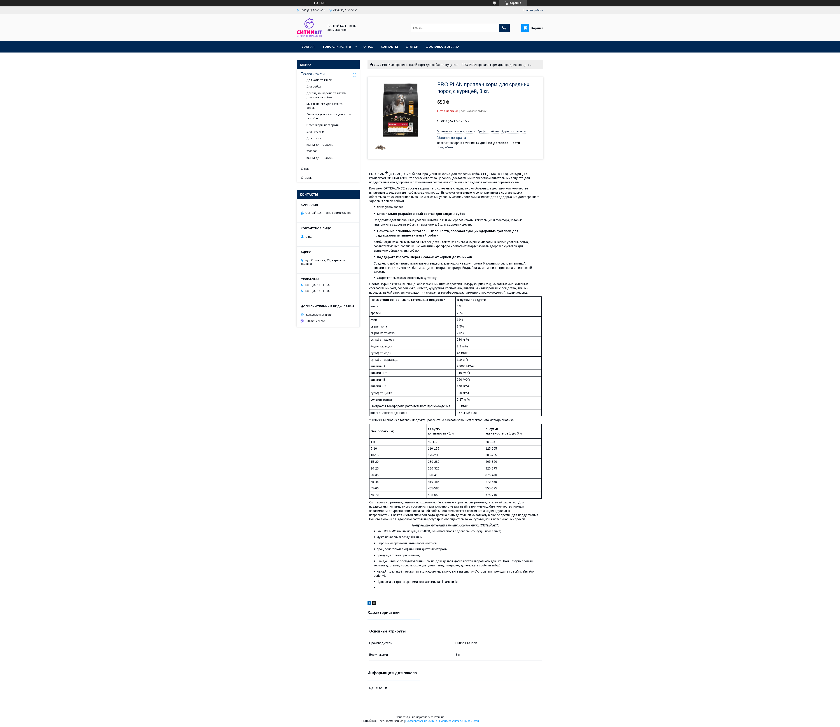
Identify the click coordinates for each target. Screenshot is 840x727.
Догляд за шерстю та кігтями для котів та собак (326, 95)
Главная (308, 46)
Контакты (389, 46)
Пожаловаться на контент (421, 721)
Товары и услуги (336, 46)
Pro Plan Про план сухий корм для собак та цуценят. (420, 65)
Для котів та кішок (319, 80)
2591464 (311, 151)
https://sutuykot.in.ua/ (318, 314)
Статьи (412, 46)
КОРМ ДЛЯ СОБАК (319, 144)
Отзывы (306, 177)
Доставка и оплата (442, 46)
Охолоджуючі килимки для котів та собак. (328, 116)
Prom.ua (439, 717)
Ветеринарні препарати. (322, 125)
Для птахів (313, 138)
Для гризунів (315, 131)
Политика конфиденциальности (459, 721)
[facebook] (369, 603)
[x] (374, 603)
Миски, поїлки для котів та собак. (324, 105)
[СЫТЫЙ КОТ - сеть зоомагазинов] (309, 35)
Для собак (313, 86)
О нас (368, 46)
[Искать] (504, 28)
